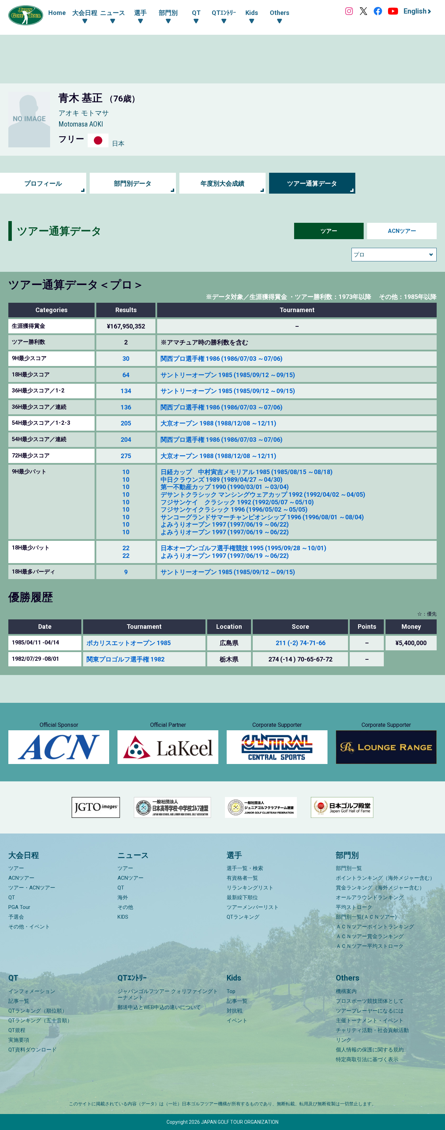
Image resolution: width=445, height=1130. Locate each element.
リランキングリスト (250, 888)
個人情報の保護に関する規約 (370, 1050)
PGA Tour (19, 907)
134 (126, 391)
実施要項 (18, 1040)
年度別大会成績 (222, 183)
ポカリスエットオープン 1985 (129, 643)
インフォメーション (31, 991)
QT (11, 897)
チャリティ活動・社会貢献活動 (372, 1030)
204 (126, 439)
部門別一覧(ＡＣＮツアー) (366, 917)
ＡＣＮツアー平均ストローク (370, 946)
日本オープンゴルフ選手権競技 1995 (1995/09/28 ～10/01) (243, 548)
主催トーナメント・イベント (370, 1020)
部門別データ (133, 183)
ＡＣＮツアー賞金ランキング (370, 936)
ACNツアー (402, 231)
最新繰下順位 (242, 897)
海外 (123, 897)
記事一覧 (18, 1001)
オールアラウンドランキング (370, 897)
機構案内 (346, 991)
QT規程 (16, 1030)
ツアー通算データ (312, 183)
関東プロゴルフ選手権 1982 (125, 659)
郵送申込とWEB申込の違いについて (159, 1007)
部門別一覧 (349, 868)
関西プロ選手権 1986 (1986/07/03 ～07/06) (222, 358)
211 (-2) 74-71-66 (300, 643)
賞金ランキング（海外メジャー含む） (380, 888)
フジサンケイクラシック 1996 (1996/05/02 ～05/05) (234, 509)
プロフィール (43, 183)
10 (125, 471)
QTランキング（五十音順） (40, 1020)
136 (126, 407)
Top (231, 991)
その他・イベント (29, 927)
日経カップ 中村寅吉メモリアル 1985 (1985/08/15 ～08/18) (247, 471)
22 (125, 548)
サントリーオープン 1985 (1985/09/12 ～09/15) (228, 375)
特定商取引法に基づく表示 (367, 1059)
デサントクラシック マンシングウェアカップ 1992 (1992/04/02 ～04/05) (263, 494)
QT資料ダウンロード (32, 1050)
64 (125, 375)
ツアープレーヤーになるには (370, 1011)
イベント (237, 1020)
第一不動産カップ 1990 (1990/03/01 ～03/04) (225, 486)
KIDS (123, 917)
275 (126, 456)
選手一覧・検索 (245, 868)
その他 (125, 907)
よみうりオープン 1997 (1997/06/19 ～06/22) (225, 524)
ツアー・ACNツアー (31, 888)
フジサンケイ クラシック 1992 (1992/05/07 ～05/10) (237, 502)
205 (126, 423)
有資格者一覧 (242, 878)
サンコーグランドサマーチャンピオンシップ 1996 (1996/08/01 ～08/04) (262, 517)
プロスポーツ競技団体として (370, 1001)
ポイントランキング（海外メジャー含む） (385, 878)
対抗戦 (234, 1011)
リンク (343, 1040)
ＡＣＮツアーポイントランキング (375, 927)
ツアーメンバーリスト (253, 907)
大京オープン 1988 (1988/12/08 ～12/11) (218, 423)
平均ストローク (354, 907)
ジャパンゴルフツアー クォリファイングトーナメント (168, 994)
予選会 (16, 917)
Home (57, 12)
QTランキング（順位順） (37, 1011)
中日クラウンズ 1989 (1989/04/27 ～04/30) (222, 479)
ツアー (329, 231)
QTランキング (243, 917)
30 (125, 358)
